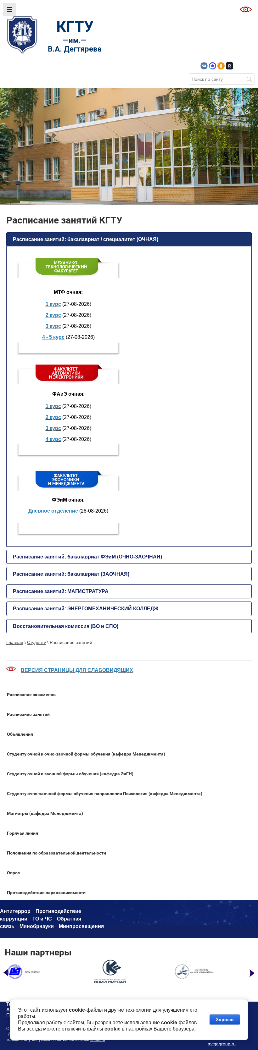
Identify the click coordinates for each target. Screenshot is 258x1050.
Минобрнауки (37, 926)
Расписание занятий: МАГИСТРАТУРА (61, 591)
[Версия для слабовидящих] (246, 9)
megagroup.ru (222, 1043)
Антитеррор (15, 911)
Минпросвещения (81, 926)
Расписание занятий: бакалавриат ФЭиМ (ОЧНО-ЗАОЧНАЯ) (87, 556)
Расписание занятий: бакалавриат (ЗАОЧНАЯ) (71, 574)
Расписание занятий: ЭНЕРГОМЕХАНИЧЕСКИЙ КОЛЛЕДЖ (85, 608)
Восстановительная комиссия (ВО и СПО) (65, 626)
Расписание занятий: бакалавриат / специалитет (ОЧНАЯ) (85, 239)
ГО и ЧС (42, 918)
